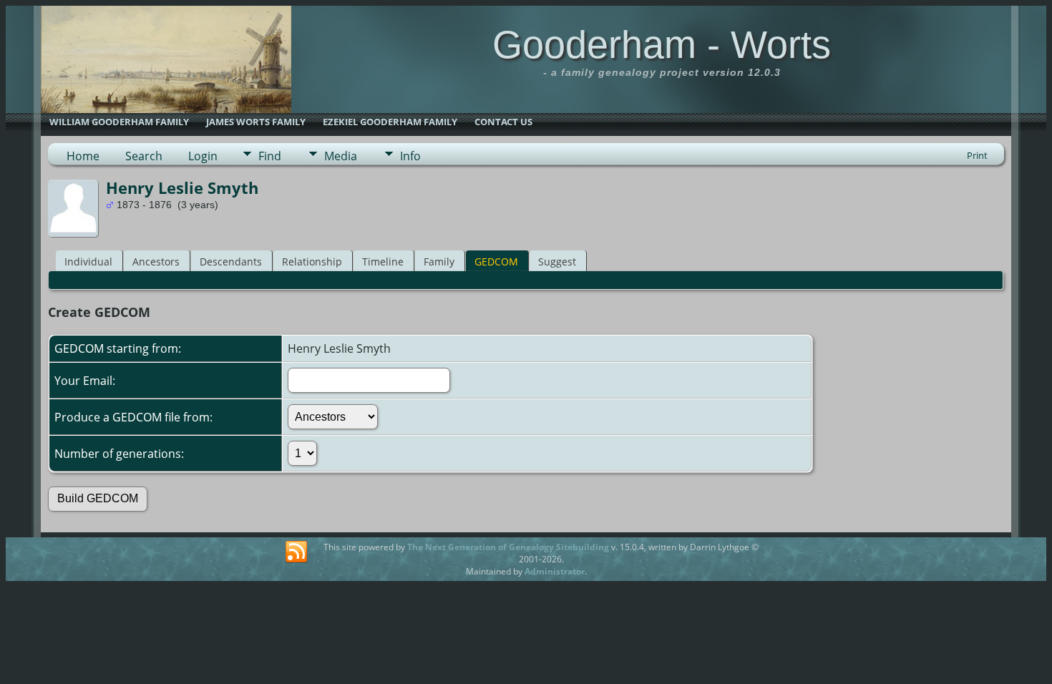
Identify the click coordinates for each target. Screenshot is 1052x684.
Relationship (312, 261)
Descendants (231, 261)
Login (203, 156)
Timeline (383, 261)
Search (143, 156)
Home (83, 156)
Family (439, 261)
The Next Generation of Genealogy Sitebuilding (508, 547)
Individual (88, 261)
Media (340, 156)
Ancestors (156, 261)
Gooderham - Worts (661, 44)
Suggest (557, 261)
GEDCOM (496, 261)
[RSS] (296, 552)
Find (269, 156)
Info (410, 156)
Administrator (555, 571)
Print (977, 155)
